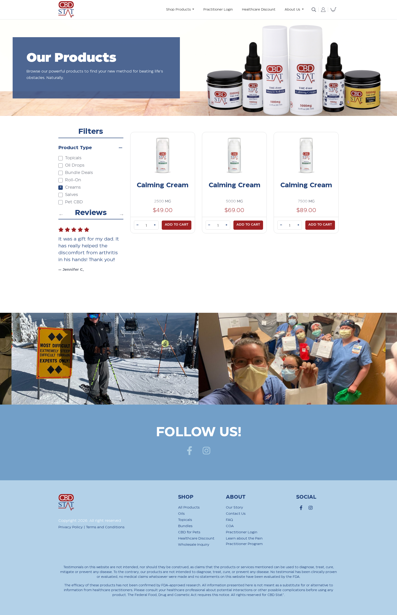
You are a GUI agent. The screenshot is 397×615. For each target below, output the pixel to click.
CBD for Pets (189, 532)
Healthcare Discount (258, 9)
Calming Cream (162, 185)
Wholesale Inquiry (193, 544)
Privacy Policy (70, 527)
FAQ (229, 520)
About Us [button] (293, 9)
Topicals (185, 520)
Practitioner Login (218, 9)
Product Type (75, 147)
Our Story (234, 507)
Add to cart (176, 224)
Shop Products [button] (179, 9)
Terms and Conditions (105, 527)
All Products (189, 507)
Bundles (185, 526)
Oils (181, 513)
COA (230, 526)
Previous (60, 213)
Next (121, 213)
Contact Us (236, 513)
